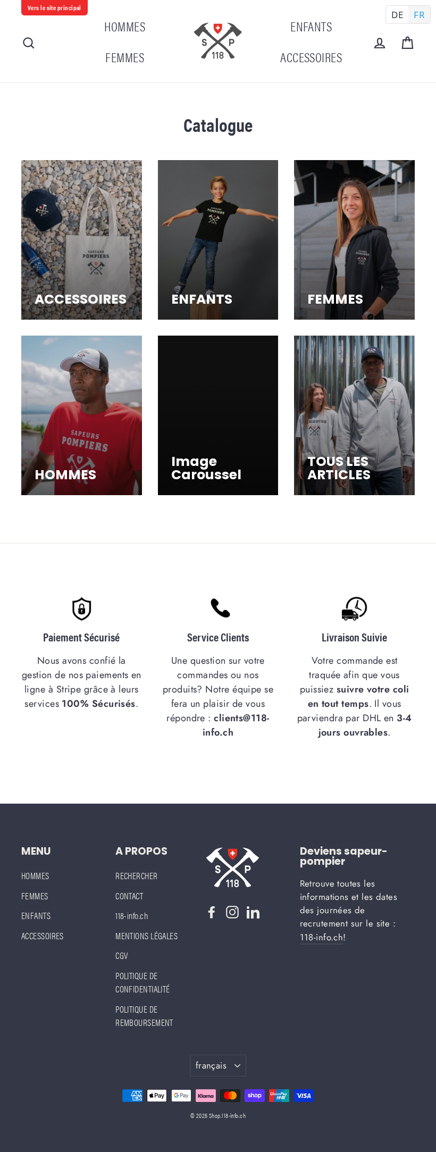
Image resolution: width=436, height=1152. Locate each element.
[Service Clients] (218, 609)
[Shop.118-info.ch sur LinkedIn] (253, 910)
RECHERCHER (136, 875)
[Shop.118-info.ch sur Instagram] (232, 910)
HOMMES (124, 25)
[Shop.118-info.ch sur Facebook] (211, 910)
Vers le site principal (54, 7)
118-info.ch (131, 915)
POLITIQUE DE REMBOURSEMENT (144, 1016)
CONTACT (129, 895)
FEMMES (124, 56)
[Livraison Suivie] (354, 609)
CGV (121, 955)
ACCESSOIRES (311, 56)
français (211, 1065)
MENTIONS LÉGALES (146, 935)
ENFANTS (311, 25)
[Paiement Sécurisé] (81, 609)
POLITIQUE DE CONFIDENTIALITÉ (142, 982)
